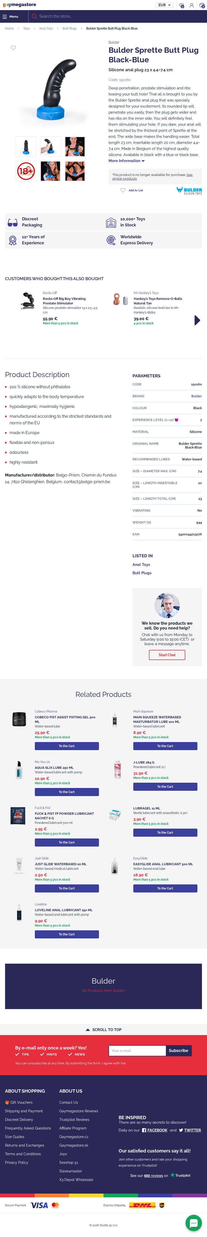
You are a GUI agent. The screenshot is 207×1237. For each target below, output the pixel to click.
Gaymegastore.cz (73, 1137)
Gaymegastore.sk (73, 1145)
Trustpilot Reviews (74, 1120)
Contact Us (68, 1102)
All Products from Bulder (103, 990)
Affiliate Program (73, 1128)
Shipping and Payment (24, 1111)
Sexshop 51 (68, 1163)
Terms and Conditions (23, 1154)
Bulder (114, 42)
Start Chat (167, 655)
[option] (58, 308)
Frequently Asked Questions (28, 1128)
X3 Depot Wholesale (76, 1180)
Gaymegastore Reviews (78, 1111)
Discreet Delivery (19, 1120)
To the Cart (67, 746)
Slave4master (70, 1171)
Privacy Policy (16, 1163)
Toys (26, 28)
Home (9, 28)
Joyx (63, 1154)
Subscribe (178, 1050)
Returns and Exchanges (24, 1145)
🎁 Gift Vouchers (19, 1102)
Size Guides (14, 1137)
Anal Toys (46, 28)
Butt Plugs (70, 28)
